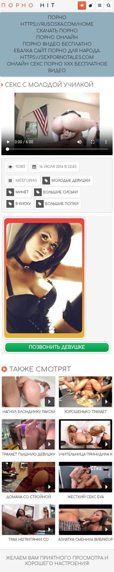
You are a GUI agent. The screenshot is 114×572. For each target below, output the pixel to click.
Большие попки (61, 204)
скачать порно (57, 30)
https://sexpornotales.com (57, 57)
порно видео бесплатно (57, 44)
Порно (57, 17)
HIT (29, 5)
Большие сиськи (60, 192)
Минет (22, 192)
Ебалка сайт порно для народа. (57, 50)
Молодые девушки (70, 181)
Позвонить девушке (57, 347)
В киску (23, 204)
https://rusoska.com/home (57, 24)
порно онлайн (57, 37)
